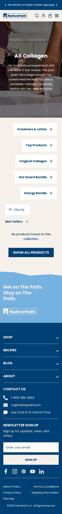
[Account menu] (43, 16)
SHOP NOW (49, 4)
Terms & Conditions (46, 487)
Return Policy (11, 487)
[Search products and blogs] (37, 16)
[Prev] (5, 5)
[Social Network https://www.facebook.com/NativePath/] (5, 471)
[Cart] (50, 16)
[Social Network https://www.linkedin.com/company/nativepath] (41, 471)
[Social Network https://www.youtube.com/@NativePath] (32, 471)
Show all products (31, 252)
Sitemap (8, 499)
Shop (7, 337)
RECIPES (10, 350)
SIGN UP (31, 460)
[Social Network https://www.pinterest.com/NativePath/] (23, 471)
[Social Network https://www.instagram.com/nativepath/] (14, 471)
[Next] (57, 5)
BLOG (7, 363)
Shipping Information (45, 493)
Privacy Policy (12, 493)
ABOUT (9, 376)
